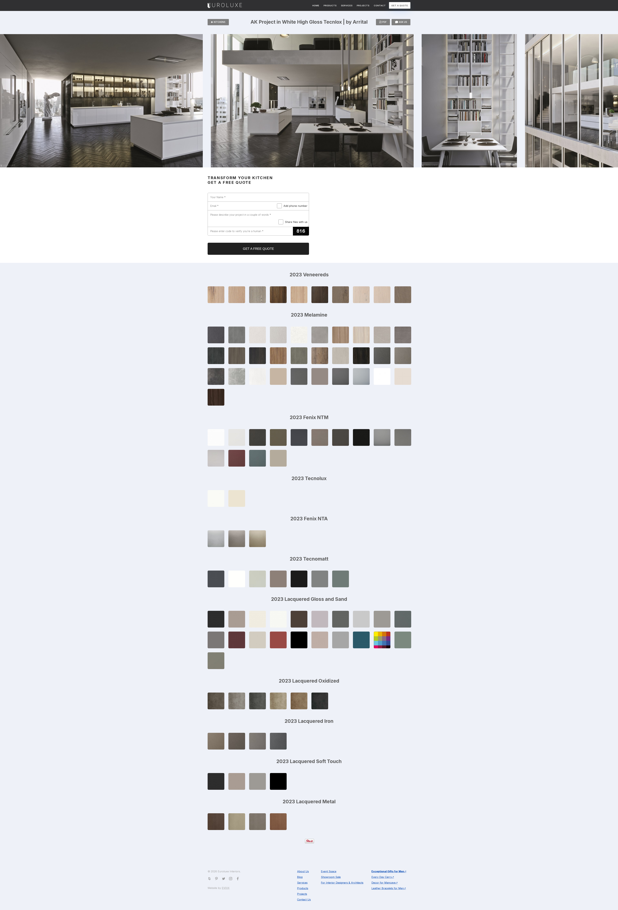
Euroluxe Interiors (225, 6)
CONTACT (380, 5)
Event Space (328, 871)
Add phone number (295, 205)
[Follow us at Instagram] (231, 879)
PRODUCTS (330, 5)
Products (302, 888)
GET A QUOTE (399, 5)
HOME (315, 5)
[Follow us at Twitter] (224, 879)
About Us (303, 871)
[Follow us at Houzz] (210, 879)
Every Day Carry (381, 877)
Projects (302, 894)
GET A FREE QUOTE (258, 248)
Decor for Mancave (383, 882)
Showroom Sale (331, 877)
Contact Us (304, 899)
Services (302, 882)
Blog (300, 877)
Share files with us (296, 222)
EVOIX (225, 888)
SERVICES (347, 5)
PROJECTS (363, 5)
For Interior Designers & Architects (342, 882)
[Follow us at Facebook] (238, 879)
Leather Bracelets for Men (387, 888)
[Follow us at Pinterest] (217, 879)
